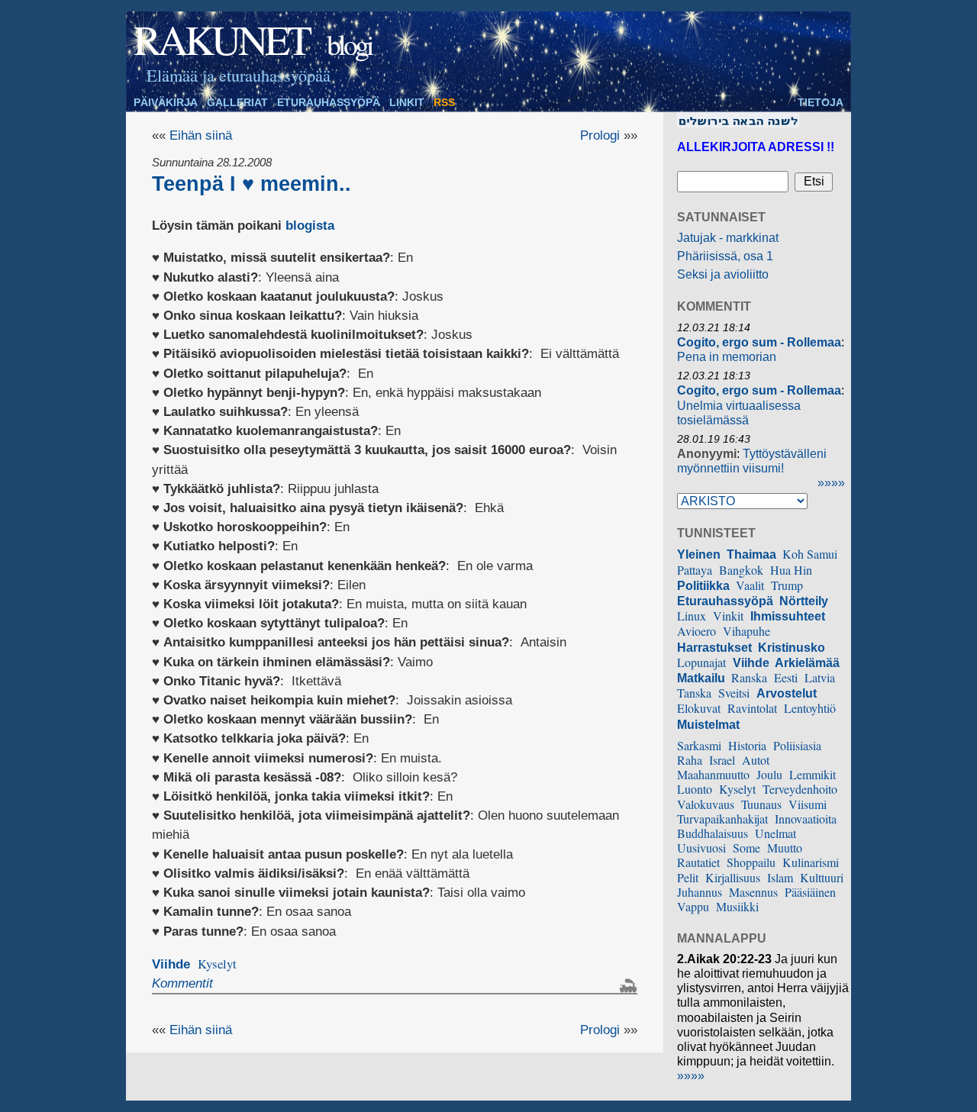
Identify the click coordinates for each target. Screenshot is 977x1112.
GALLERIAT (237, 102)
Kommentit (182, 983)
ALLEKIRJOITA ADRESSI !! (755, 146)
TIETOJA (820, 102)
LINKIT (406, 102)
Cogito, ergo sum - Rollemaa (759, 342)
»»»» (831, 482)
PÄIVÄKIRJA (166, 102)
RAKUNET (221, 38)
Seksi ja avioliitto (723, 274)
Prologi (600, 135)
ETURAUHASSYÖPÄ (328, 102)
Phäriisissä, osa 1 (725, 256)
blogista (309, 225)
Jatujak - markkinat (728, 237)
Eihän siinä (200, 135)
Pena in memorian (726, 356)
